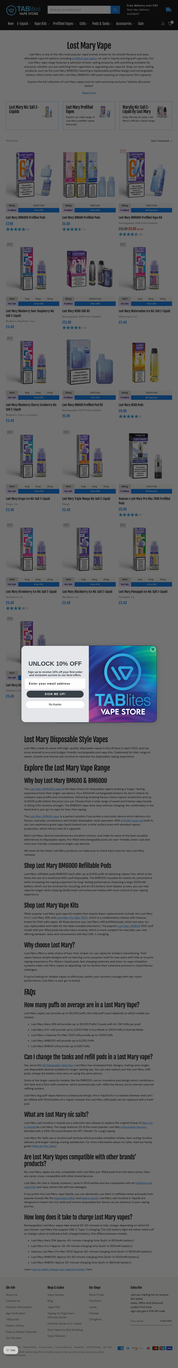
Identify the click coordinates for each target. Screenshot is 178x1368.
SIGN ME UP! (55, 694)
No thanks (55, 704)
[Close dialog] (153, 649)
